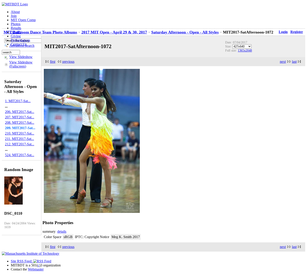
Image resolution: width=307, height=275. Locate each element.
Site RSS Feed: (22, 261)
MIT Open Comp (23, 20)
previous (68, 61)
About (15, 12)
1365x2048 (245, 50)
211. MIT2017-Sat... (19, 139)
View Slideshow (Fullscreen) (21, 64)
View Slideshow (21, 57)
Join (14, 16)
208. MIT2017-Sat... (19, 122)
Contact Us (19, 44)
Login (283, 32)
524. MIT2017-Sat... (19, 155)
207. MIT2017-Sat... (19, 117)
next (283, 61)
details (61, 231)
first (52, 61)
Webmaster (36, 269)
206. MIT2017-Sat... (19, 112)
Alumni (16, 32)
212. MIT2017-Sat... (19, 144)
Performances (20, 40)
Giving (16, 36)
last (294, 61)
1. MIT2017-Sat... (18, 101)
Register (296, 32)
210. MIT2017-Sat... (19, 133)
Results (16, 28)
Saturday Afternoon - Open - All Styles (185, 32)
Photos (15, 24)
